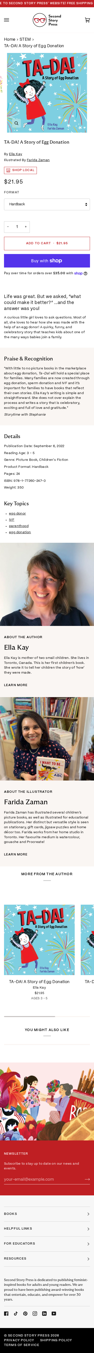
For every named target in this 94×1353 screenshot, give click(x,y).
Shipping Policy (56, 1340)
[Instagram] (35, 1313)
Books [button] (10, 1214)
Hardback (17, 204)
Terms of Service (21, 1345)
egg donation (20, 532)
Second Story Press (28, 1335)
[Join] (83, 1179)
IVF (11, 520)
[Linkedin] (44, 1313)
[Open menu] (11, 20)
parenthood (19, 526)
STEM (25, 39)
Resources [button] (15, 1258)
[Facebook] (6, 1313)
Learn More (16, 685)
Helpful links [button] (18, 1228)
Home (10, 39)
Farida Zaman (38, 160)
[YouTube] (54, 1313)
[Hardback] (39, 931)
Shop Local (23, 170)
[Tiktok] (16, 1313)
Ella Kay (15, 154)
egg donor (17, 513)
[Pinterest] (25, 1313)
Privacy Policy (19, 1340)
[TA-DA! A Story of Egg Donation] (39, 931)
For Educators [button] (19, 1243)
